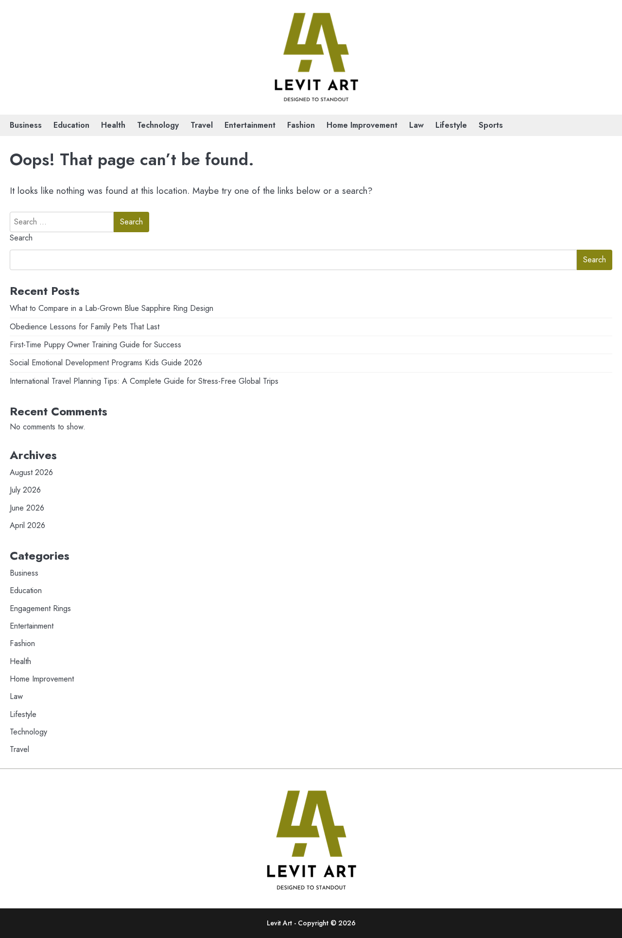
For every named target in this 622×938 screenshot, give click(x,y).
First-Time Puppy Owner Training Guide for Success (95, 344)
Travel (201, 125)
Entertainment (250, 125)
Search (21, 237)
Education (71, 125)
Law (416, 125)
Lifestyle (451, 125)
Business (26, 125)
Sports (491, 125)
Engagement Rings (40, 608)
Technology (158, 125)
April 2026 (27, 525)
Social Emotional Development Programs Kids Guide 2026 (106, 362)
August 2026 (31, 472)
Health (113, 125)
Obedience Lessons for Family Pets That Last (84, 326)
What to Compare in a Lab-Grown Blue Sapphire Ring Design (111, 308)
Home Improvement (362, 125)
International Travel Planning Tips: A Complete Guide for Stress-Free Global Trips (144, 381)
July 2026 (25, 489)
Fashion (301, 125)
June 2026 (27, 507)
